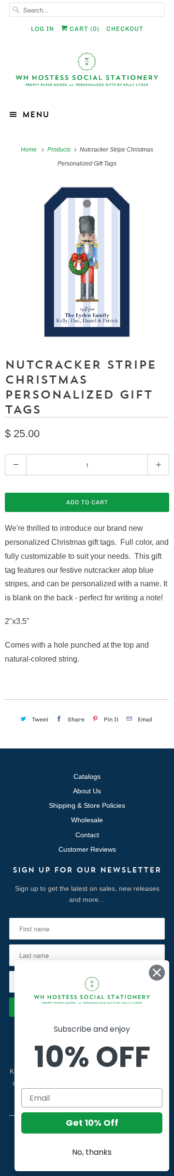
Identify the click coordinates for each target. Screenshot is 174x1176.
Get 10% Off (92, 1123)
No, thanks (92, 1152)
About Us (87, 791)
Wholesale (87, 820)
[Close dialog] (156, 972)
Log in (42, 28)
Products (59, 149)
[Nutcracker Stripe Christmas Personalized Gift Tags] (87, 262)
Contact (87, 835)
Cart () (84, 28)
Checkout (125, 28)
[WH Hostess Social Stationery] (87, 73)
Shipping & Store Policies (87, 805)
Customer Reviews (87, 849)
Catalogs (87, 776)
